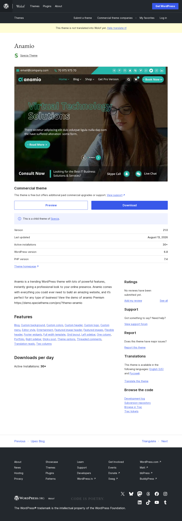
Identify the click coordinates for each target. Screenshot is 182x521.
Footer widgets (33, 334)
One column (104, 334)
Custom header (74, 325)
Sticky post (49, 339)
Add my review (133, 300)
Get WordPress (165, 6)
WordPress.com (150, 461)
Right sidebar (33, 339)
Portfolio (19, 339)
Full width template (54, 334)
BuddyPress (148, 478)
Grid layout (73, 334)
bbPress (146, 473)
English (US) (156, 369)
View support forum (136, 324)
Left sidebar (88, 334)
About (17, 461)
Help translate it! (117, 27)
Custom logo (91, 325)
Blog (17, 325)
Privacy (18, 478)
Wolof (51, 498)
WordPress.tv (86, 478)
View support (114, 195)
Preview (51, 205)
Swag (113, 478)
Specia (55, 218)
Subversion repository (137, 402)
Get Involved (116, 461)
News (17, 467)
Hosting (18, 473)
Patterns (51, 478)
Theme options (66, 339)
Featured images (93, 329)
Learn (80, 461)
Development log (134, 398)
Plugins (50, 473)
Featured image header (68, 329)
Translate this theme (136, 381)
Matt (144, 467)
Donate (114, 473)
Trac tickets (131, 411)
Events (112, 467)
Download (130, 205)
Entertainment (45, 329)
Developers (84, 473)
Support (82, 467)
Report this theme (135, 347)
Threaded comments (89, 339)
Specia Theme (29, 55)
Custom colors (54, 325)
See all (164, 300)
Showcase (52, 461)
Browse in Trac (133, 407)
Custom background (33, 325)
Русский (135, 373)
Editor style (28, 329)
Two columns (44, 343)
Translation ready (24, 343)
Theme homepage (25, 266)
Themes (19, 17)
